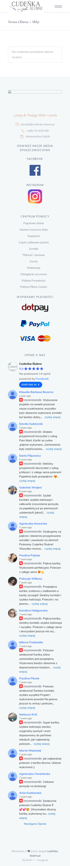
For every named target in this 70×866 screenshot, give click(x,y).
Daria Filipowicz (30, 455)
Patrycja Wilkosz (30, 578)
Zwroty (34, 261)
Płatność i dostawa (34, 255)
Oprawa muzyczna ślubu (34, 229)
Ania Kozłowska (30, 793)
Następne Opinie (35, 823)
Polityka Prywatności (34, 280)
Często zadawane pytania (34, 242)
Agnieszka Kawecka (33, 523)
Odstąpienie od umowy (33, 274)
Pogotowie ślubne (33, 223)
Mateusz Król (28, 714)
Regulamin (34, 236)
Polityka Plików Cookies (33, 286)
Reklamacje (33, 267)
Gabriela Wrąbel (30, 487)
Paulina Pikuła (29, 678)
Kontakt (33, 248)
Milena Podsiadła (31, 642)
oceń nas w (28, 384)
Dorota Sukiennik (31, 424)
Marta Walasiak (30, 750)
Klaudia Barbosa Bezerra (36, 392)
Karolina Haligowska (33, 610)
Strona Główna (18, 22)
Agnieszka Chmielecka (34, 774)
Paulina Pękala (29, 555)
